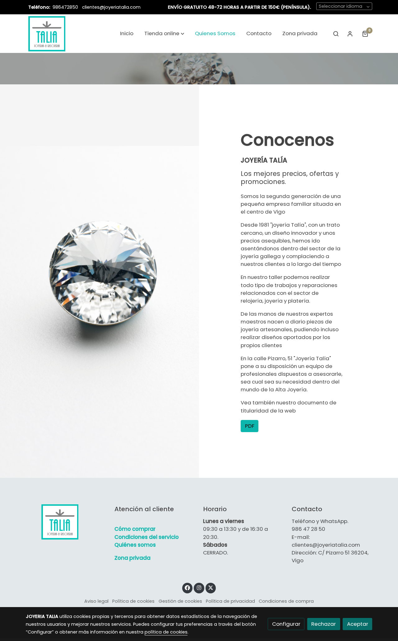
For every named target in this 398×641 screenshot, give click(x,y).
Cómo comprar (134, 529)
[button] (164, 34)
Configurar (286, 624)
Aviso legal (96, 601)
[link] (46, 33)
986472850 (66, 7)
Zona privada (132, 558)
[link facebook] (187, 587)
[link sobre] (66, 522)
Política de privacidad (230, 601)
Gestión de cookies (180, 601)
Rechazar (323, 624)
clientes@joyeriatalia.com (111, 7)
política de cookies (166, 632)
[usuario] (350, 34)
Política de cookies (133, 601)
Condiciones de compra (286, 601)
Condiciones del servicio (146, 537)
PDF (249, 426)
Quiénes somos (135, 545)
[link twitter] (211, 587)
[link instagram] (199, 587)
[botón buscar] (335, 34)
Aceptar (357, 624)
